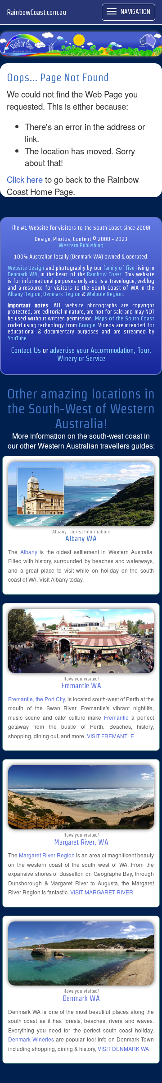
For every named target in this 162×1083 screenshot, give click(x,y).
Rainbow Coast (104, 274)
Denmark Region (62, 294)
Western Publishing (81, 245)
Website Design (26, 267)
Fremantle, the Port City (36, 699)
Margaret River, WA (81, 842)
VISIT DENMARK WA (123, 1048)
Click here (25, 179)
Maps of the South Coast (124, 318)
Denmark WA (22, 274)
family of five (119, 267)
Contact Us (26, 350)
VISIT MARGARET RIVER (101, 892)
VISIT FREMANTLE (110, 736)
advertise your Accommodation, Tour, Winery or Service (100, 354)
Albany (28, 551)
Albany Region (24, 294)
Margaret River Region (47, 855)
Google (87, 325)
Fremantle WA (81, 686)
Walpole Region (104, 294)
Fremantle (116, 717)
